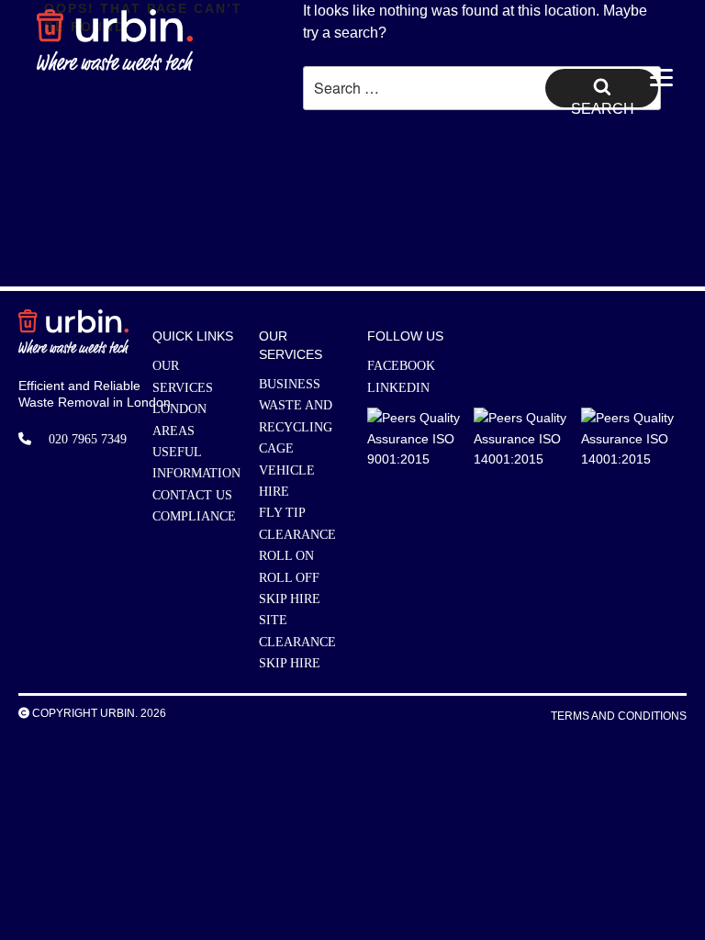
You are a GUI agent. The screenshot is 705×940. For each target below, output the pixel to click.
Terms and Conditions (619, 716)
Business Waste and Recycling (295, 405)
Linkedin (398, 388)
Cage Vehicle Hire (287, 470)
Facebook (401, 366)
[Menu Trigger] (661, 80)
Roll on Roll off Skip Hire (289, 577)
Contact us (192, 495)
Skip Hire (289, 663)
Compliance (194, 516)
